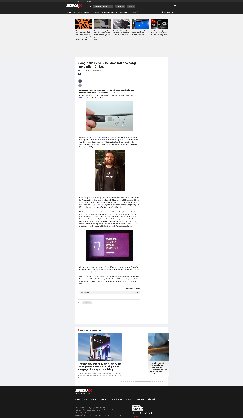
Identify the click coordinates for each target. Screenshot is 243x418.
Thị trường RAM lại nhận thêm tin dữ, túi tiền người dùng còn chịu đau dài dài (121, 32)
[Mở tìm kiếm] (175, 6)
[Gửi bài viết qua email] (79, 74)
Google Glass (83, 97)
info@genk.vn (82, 414)
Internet (87, 12)
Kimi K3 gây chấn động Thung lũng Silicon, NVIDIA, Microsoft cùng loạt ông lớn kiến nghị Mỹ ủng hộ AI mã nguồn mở (159, 34)
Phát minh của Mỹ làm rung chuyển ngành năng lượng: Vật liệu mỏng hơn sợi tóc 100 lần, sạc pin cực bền (158, 368)
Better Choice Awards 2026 (103, 6)
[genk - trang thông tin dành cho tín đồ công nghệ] (84, 391)
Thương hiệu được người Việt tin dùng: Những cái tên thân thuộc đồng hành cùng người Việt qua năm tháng (99, 366)
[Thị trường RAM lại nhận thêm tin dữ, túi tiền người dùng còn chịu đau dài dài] (121, 24)
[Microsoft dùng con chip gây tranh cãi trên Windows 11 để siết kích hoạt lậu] (140, 24)
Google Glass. (95, 205)
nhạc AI (131, 6)
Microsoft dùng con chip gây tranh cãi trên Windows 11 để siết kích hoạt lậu (140, 32)
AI (74, 12)
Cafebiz (89, 1)
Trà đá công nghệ (116, 399)
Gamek (77, 1)
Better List (121, 6)
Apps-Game (124, 12)
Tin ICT (80, 12)
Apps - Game (140, 399)
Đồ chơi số (134, 12)
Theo (110, 292)
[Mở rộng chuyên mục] (175, 12)
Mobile (68, 12)
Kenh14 (83, 1)
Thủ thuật (129, 399)
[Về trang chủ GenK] (74, 6)
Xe (117, 12)
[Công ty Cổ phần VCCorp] (137, 411)
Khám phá (96, 12)
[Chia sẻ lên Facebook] (80, 81)
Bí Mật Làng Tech (168, 12)
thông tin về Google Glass (97, 137)
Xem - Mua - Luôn (108, 12)
